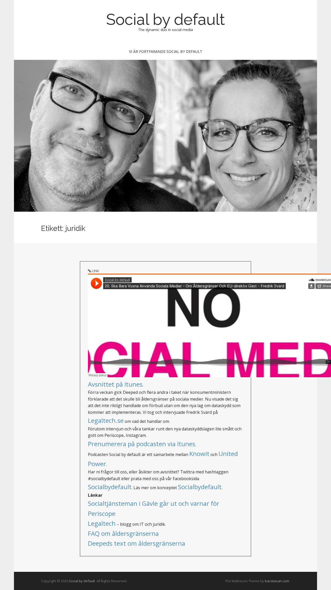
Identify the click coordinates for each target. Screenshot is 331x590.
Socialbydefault (110, 486)
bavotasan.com (277, 581)
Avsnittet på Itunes (115, 384)
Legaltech (102, 523)
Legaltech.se (106, 420)
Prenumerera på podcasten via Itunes (141, 443)
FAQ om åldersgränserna (123, 533)
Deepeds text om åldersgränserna (136, 543)
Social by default (165, 19)
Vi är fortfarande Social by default (165, 51)
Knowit (199, 453)
